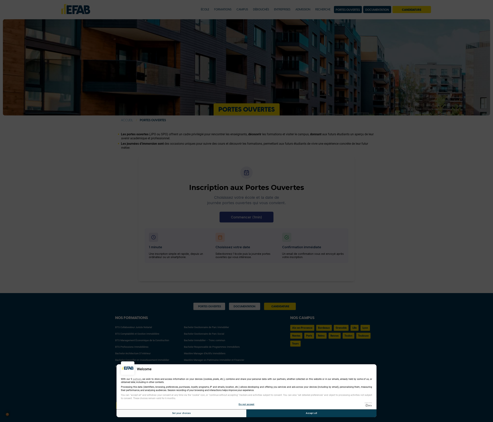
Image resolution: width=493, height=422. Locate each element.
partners (137, 378)
